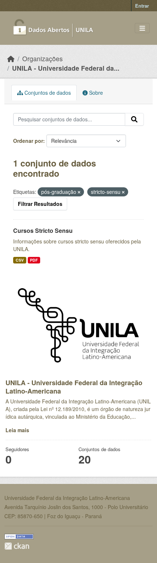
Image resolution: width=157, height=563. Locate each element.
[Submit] (134, 119)
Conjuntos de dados (47, 92)
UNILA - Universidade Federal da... (65, 68)
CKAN (16, 546)
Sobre (95, 92)
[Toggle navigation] (142, 28)
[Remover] (79, 192)
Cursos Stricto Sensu (43, 230)
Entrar (142, 5)
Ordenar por (28, 140)
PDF (34, 260)
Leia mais (17, 430)
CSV (20, 260)
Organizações (42, 58)
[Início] (11, 58)
